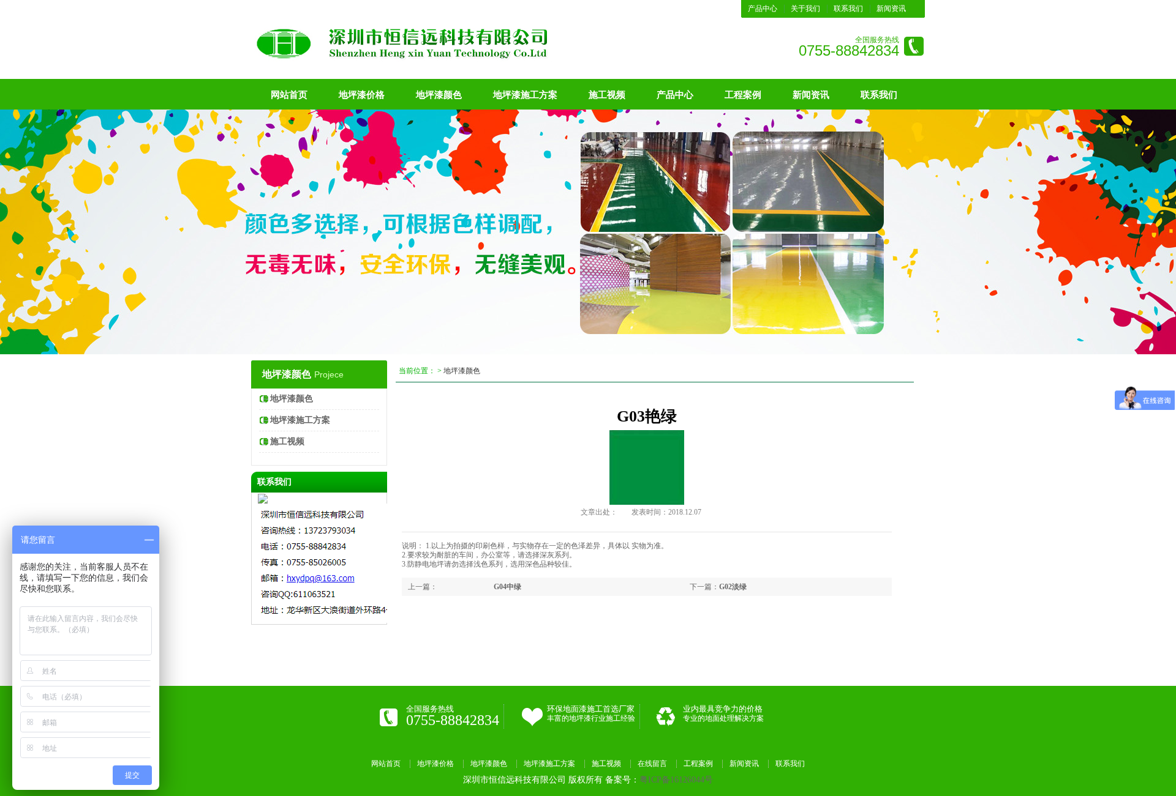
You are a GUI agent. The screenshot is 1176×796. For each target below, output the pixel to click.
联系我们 (848, 8)
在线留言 (652, 763)
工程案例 (743, 95)
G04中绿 (507, 586)
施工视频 (607, 95)
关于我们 (805, 8)
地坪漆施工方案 (525, 95)
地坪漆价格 (362, 95)
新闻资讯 (891, 8)
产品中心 (762, 8)
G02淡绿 (733, 586)
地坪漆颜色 (439, 95)
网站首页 (289, 95)
